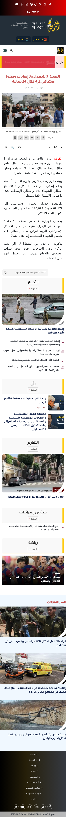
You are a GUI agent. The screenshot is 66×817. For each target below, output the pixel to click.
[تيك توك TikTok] (36, 4)
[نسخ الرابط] (5, 272)
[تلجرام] (26, 138)
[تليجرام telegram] (50, 4)
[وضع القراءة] (19, 147)
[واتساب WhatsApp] (45, 4)
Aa (55, 147)
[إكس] (37, 138)
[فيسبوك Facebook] (21, 4)
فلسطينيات (28, 88)
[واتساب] (20, 138)
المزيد (34, 288)
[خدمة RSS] (16, 806)
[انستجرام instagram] (26, 4)
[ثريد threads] (31, 4)
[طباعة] (15, 138)
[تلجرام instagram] (36, 806)
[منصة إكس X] (40, 4)
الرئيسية (39, 88)
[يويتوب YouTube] (16, 4)
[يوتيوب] (32, 138)
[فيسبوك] (43, 138)
